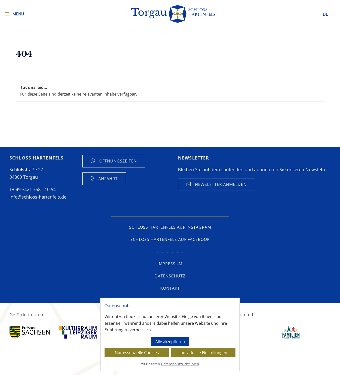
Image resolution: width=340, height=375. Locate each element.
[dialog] (170, 334)
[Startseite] (174, 14)
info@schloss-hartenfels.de (37, 197)
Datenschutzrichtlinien (180, 364)
